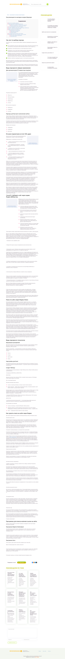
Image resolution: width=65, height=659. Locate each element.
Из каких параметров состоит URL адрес (16, 26)
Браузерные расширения (15, 30)
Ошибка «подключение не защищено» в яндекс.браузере (32, 143)
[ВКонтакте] (32, 562)
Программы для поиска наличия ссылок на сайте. (17, 34)
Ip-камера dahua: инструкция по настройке (52, 68)
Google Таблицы (13, 32)
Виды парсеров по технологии (14, 29)
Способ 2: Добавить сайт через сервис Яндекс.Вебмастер (19, 27)
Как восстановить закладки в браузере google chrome (33, 612)
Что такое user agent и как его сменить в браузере (53, 58)
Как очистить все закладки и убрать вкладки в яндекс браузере (11, 80)
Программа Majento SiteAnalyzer (16, 35)
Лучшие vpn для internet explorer (48, 62)
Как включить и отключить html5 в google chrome (53, 37)
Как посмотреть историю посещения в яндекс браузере (12, 206)
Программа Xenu (14, 36)
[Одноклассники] (33, 562)
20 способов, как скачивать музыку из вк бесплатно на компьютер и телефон (53, 26)
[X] (36, 562)
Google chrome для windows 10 (48, 52)
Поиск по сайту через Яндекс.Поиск (15, 28)
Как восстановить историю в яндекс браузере (33, 593)
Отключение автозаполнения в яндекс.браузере (11, 612)
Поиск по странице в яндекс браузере (22, 610)
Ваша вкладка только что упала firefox (52, 48)
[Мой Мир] (35, 562)
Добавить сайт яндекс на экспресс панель (52, 42)
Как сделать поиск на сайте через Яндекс (16, 33)
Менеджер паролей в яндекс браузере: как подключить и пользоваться (22, 594)
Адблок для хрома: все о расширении (49, 31)
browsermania (16, 4)
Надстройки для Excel (14, 31)
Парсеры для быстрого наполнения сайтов (18, 25)
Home (8, 14)
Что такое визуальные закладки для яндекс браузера (22, 575)
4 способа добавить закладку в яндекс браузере (51, 20)
